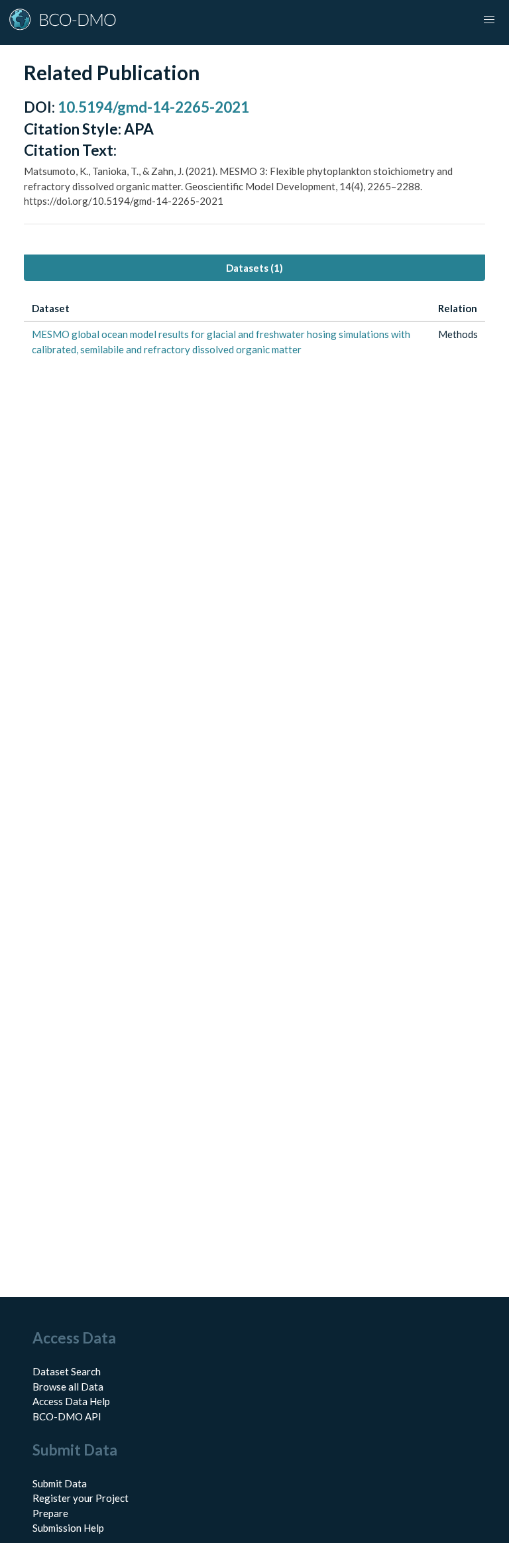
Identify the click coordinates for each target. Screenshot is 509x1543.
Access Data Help (71, 1401)
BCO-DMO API (66, 1416)
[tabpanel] (254, 329)
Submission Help (68, 1528)
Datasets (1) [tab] (254, 268)
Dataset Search (66, 1371)
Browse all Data (67, 1387)
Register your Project (80, 1498)
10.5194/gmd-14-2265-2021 (153, 107)
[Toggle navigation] (489, 20)
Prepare (50, 1513)
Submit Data (59, 1483)
